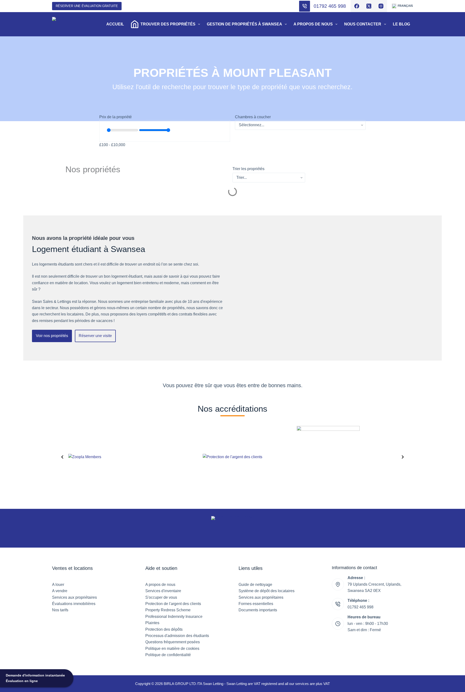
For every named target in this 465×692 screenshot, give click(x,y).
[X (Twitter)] (369, 6)
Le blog (401, 24)
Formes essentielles (256, 604)
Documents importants (258, 610)
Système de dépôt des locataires (266, 591)
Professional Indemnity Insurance (173, 616)
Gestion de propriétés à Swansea (244, 24)
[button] (402, 6)
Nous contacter (362, 24)
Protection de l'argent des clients (173, 604)
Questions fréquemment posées (172, 642)
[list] (232, 457)
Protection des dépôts (164, 629)
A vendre (59, 591)
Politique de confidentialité (168, 655)
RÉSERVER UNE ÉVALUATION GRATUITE (87, 6)
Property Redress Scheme (168, 610)
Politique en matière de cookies (172, 648)
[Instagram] (381, 6)
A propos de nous (313, 24)
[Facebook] (357, 6)
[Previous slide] (62, 457)
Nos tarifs (60, 610)
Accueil (115, 24)
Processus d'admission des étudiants (177, 636)
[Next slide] (403, 457)
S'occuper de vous (161, 597)
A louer (58, 584)
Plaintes (152, 623)
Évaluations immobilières (73, 604)
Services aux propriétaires (74, 597)
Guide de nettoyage (255, 584)
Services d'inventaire (163, 591)
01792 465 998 (330, 6)
